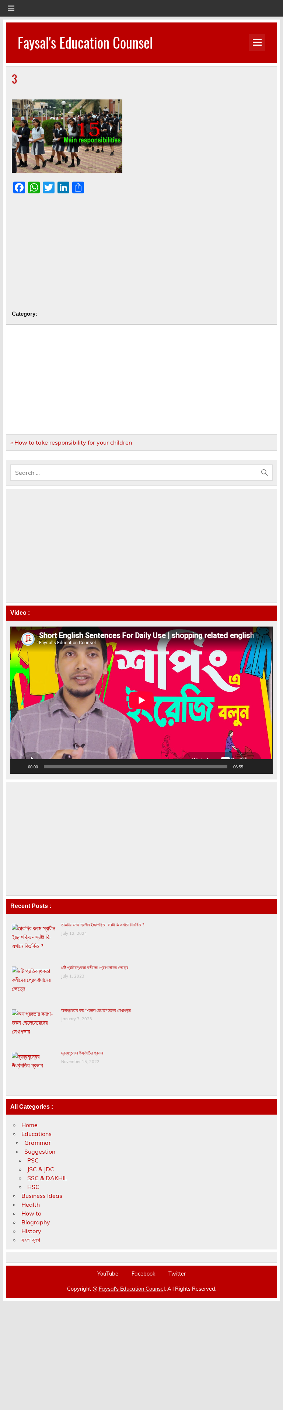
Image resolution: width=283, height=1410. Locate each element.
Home (29, 1125)
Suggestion (39, 1151)
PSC (33, 1160)
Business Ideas (41, 1195)
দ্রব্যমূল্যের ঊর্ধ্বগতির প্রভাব (82, 1053)
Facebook (143, 1273)
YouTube (107, 1273)
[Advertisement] (142, 252)
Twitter (177, 1273)
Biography (35, 1222)
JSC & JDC (40, 1169)
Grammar (37, 1142)
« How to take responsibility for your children (71, 442)
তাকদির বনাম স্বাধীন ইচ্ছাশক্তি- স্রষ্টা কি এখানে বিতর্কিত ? (102, 924)
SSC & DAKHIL (47, 1178)
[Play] (20, 766)
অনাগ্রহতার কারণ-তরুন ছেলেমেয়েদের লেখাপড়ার (96, 1010)
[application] (141, 700)
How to (31, 1213)
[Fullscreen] (263, 766)
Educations (36, 1133)
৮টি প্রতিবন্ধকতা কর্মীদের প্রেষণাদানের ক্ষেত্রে (94, 967)
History (31, 1231)
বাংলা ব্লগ (30, 1240)
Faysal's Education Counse (131, 1289)
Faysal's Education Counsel (85, 42)
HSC (33, 1186)
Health (30, 1204)
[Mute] (251, 766)
